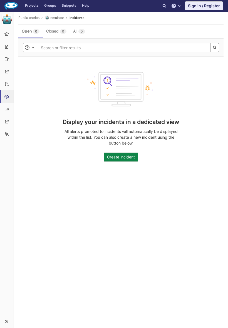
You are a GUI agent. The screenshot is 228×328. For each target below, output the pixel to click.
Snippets (69, 5)
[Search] (164, 5)
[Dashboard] (11, 5)
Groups (50, 5)
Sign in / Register (204, 5)
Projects (32, 5)
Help (86, 5)
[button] (7, 321)
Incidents (77, 18)
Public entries (28, 18)
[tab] (30, 31)
